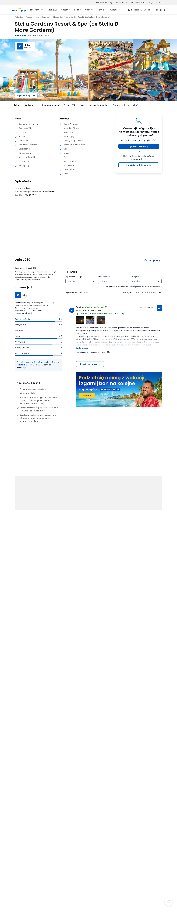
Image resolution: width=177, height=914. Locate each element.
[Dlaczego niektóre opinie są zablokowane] (36, 268)
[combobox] (79, 281)
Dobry (27, 45)
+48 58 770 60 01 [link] (102, 2)
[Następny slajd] (164, 105)
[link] (19, 10)
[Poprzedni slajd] (13, 105)
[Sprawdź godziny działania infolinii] (111, 3)
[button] (138, 146)
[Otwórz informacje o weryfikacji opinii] (55, 272)
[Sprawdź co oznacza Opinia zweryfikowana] (106, 307)
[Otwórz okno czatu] (169, 901)
